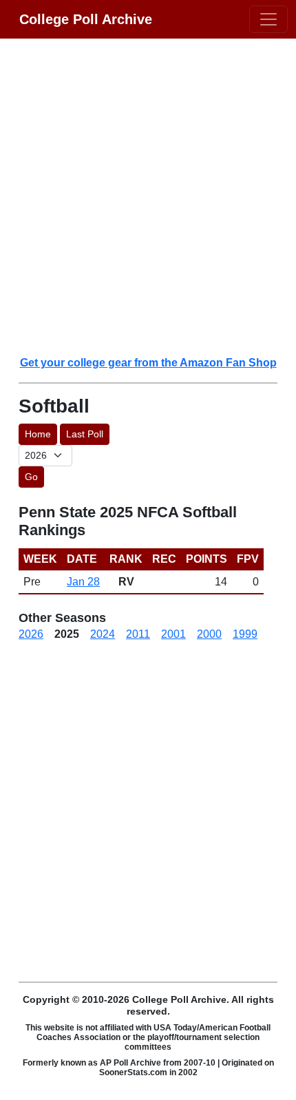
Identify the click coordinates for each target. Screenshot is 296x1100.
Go (31, 476)
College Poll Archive (85, 19)
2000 (209, 634)
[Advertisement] (148, 196)
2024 (102, 634)
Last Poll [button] (84, 433)
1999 (245, 634)
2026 (31, 634)
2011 (138, 634)
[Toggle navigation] (268, 19)
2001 (173, 634)
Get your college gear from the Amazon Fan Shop (148, 363)
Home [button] (38, 433)
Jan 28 (83, 582)
